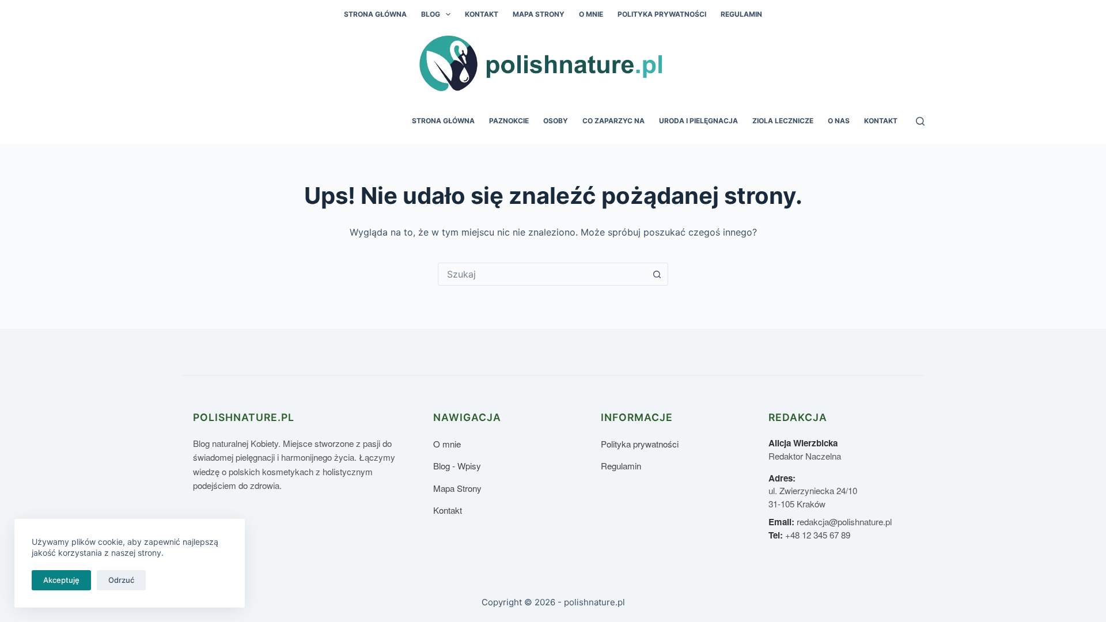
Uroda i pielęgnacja (698, 120)
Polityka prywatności (662, 14)
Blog (430, 14)
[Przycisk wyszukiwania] (657, 274)
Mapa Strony (539, 14)
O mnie (591, 14)
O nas (839, 120)
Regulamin (741, 14)
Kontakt (481, 14)
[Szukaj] (920, 121)
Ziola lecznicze (782, 120)
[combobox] (542, 274)
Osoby (555, 120)
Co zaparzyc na (613, 120)
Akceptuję (61, 580)
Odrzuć (121, 580)
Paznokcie (509, 120)
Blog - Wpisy (457, 466)
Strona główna (375, 14)
